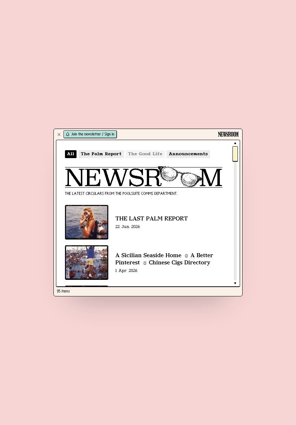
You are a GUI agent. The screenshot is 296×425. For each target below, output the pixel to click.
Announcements (188, 154)
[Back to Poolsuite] (59, 134)
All (70, 154)
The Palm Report (101, 154)
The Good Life (145, 154)
